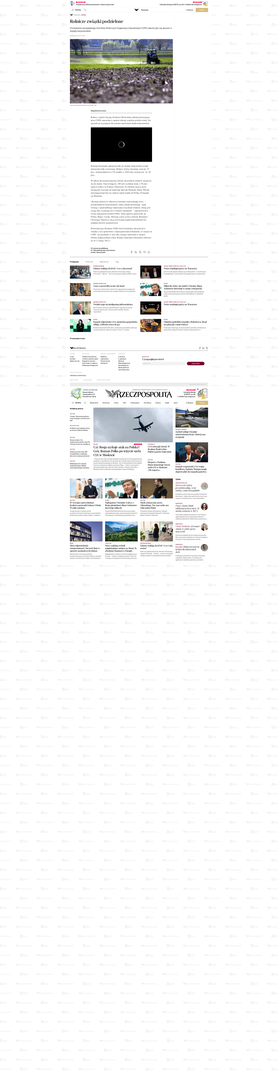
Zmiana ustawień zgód (90, 359)
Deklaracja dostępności (90, 365)
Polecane (89, 262)
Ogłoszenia (104, 359)
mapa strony (74, 380)
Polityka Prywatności (89, 357)
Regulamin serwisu (88, 361)
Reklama (104, 357)
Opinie (178, 479)
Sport (176, 403)
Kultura (158, 403)
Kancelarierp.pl (123, 365)
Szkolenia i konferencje (78, 375)
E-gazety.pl (122, 359)
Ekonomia (144, 10)
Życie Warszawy (123, 370)
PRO (124, 403)
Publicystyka (135, 403)
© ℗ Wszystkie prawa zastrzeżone (103, 250)
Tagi (117, 262)
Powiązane (74, 262)
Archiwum (104, 363)
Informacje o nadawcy (89, 363)
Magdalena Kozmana (98, 111)
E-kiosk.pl (121, 357)
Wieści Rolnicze (123, 367)
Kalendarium (87, 380)
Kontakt (72, 359)
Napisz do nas (74, 361)
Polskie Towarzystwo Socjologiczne (175, 302)
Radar (167, 403)
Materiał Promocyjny (99, 302)
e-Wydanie (189, 10)
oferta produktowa (103, 380)
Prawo (116, 403)
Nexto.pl (121, 361)
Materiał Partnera (98, 266)
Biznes (84, 15)
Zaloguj (201, 10)
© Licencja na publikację (99, 248)
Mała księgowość (124, 363)
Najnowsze (104, 262)
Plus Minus (147, 403)
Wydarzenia (94, 403)
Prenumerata (105, 361)
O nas (72, 357)
